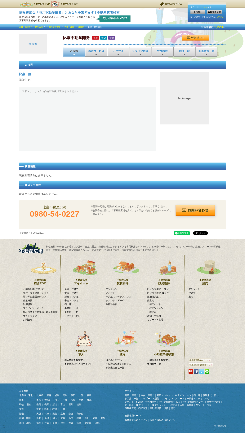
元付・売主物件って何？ (113, 18)
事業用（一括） (73, 312)
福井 (79, 404)
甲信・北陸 (25, 404)
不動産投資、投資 (159, 408)
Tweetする (201, 371)
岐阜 (54, 409)
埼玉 (57, 400)
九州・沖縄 (69, 27)
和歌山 (80, 413)
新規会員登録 (214, 12)
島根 (46, 418)
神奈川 (47, 400)
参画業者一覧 (154, 363)
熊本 (62, 423)
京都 (62, 413)
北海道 (39, 395)
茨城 (73, 400)
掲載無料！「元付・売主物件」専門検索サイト (32, 248)
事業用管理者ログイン (199, 360)
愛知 (38, 409)
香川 (87, 418)
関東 (21, 400)
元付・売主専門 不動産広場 (31, 27)
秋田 (73, 395)
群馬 (89, 400)
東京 (38, 400)
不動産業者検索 (53, 27)
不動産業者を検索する (158, 360)
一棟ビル (151, 312)
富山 (62, 404)
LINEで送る (207, 371)
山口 (71, 418)
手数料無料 (111, 304)
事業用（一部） (73, 308)
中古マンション (73, 300)
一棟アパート (154, 304)
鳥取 (38, 418)
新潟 (54, 404)
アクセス (118, 52)
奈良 (71, 413)
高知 (103, 418)
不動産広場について (33, 289)
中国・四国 (25, 418)
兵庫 (46, 413)
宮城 (65, 395)
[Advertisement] (87, 121)
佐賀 (46, 423)
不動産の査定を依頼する (118, 363)
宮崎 (79, 423)
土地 (191, 296)
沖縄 (97, 423)
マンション (111, 289)
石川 (71, 404)
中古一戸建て (71, 293)
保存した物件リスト (172, 4)
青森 (49, 395)
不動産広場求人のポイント (78, 363)
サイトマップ (30, 315)
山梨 (38, 404)
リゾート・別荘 (73, 315)
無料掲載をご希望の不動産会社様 (40, 312)
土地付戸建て (154, 296)
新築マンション (73, 296)
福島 (89, 395)
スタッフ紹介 (140, 52)
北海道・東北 (26, 395)
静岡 (46, 409)
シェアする (196, 371)
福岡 (38, 423)
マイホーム (81, 282)
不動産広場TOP (34, 4)
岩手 (57, 395)
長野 (46, 404)
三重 (62, 409)
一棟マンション (155, 308)
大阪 (38, 413)
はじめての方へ (114, 360)
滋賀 (54, 413)
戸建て (192, 293)
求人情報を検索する (75, 360)
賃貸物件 (122, 282)
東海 (21, 409)
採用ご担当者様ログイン (200, 365)
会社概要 (162, 52)
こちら (220, 17)
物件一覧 (184, 52)
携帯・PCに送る (191, 371)
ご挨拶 (74, 52)
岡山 (54, 418)
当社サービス (96, 52)
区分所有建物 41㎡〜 (158, 293)
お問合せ (195, 38)
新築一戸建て (71, 289)
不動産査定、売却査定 (136, 408)
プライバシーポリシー (34, 308)
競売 (205, 282)
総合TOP (40, 282)
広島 (62, 418)
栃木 (81, 400)
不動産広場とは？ (65, 4)
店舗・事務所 (154, 315)
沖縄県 (81, 27)
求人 (81, 352)
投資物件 (164, 282)
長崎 (54, 423)
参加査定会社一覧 (115, 367)
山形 (81, 395)
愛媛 (95, 418)
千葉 (65, 400)
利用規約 (27, 304)
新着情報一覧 (206, 52)
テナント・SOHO (115, 300)
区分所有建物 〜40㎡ (158, 289)
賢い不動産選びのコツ (34, 296)
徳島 (79, 418)
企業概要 (27, 300)
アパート (110, 293)
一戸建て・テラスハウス (118, 296)
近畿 (21, 413)
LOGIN (197, 12)
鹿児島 (88, 423)
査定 (122, 352)
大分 (71, 423)
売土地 (68, 304)
